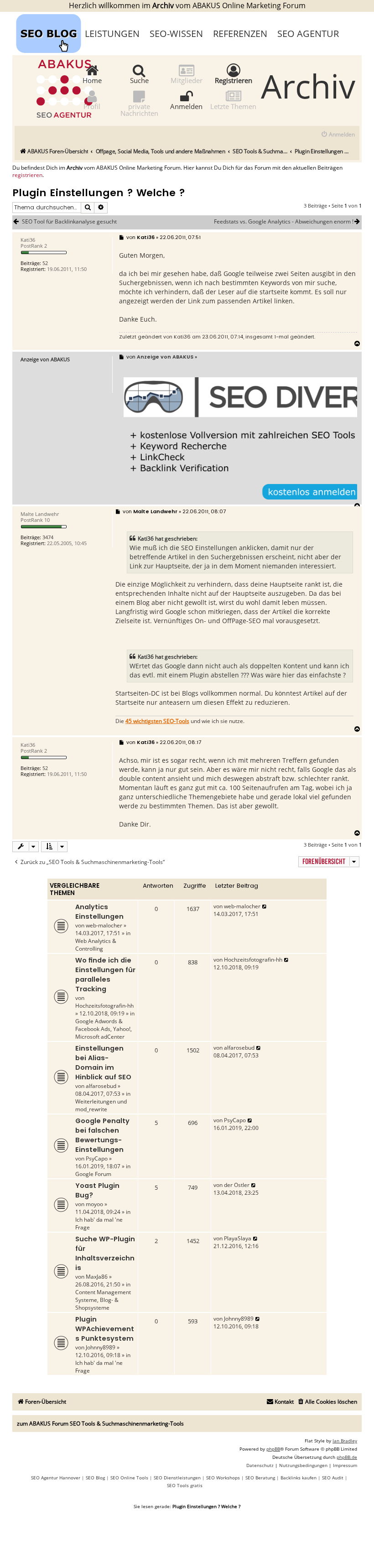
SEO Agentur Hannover (55, 1477)
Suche (139, 80)
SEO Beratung (260, 1477)
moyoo (94, 1204)
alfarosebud (101, 1086)
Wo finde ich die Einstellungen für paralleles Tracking (105, 975)
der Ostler (236, 1185)
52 (45, 263)
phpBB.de (347, 1457)
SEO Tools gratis (185, 1485)
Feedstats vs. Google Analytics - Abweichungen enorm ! (283, 221)
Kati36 (182, 336)
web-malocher (104, 925)
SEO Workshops (223, 1477)
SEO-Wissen (176, 33)
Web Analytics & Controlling (95, 944)
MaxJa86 (97, 1276)
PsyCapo (97, 1158)
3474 (47, 537)
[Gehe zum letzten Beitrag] (265, 906)
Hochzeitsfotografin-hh (104, 1006)
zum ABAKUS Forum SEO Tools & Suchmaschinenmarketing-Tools (100, 1423)
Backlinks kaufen (298, 1477)
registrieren (27, 175)
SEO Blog (95, 1477)
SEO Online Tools (129, 1477)
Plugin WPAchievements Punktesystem (104, 1329)
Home (92, 80)
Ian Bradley (344, 1440)
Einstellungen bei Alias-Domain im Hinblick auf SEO (103, 1063)
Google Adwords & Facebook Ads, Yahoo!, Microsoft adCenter (103, 1029)
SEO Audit (332, 1477)
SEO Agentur (308, 33)
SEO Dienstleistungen (177, 1477)
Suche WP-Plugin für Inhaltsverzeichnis (105, 1253)
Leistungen (112, 33)
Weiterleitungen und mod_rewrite (101, 1105)
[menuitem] (338, 135)
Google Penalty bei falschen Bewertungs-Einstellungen (102, 1135)
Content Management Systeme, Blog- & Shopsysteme (103, 1300)
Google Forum (93, 1174)
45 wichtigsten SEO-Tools (157, 721)
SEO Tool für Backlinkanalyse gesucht (69, 221)
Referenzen (240, 33)
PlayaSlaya (237, 1238)
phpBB (273, 1449)
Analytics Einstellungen (99, 911)
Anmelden (186, 106)
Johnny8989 (100, 1347)
